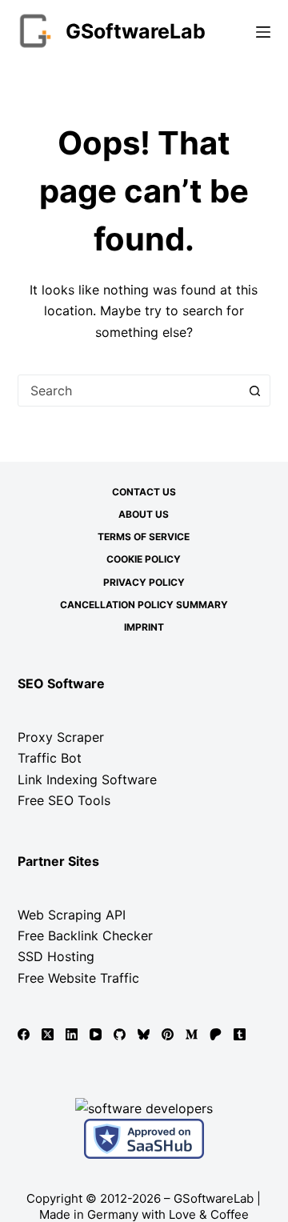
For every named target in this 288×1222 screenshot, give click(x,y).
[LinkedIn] (72, 1034)
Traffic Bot (50, 758)
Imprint (144, 627)
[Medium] (192, 1034)
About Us (143, 514)
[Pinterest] (168, 1034)
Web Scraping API (72, 915)
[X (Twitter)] (48, 1034)
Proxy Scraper (61, 737)
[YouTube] (96, 1034)
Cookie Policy (143, 559)
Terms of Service (144, 537)
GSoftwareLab (136, 31)
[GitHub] (120, 1034)
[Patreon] (216, 1034)
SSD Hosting (56, 956)
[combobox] (129, 391)
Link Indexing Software (87, 779)
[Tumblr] (240, 1034)
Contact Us (144, 492)
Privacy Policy (144, 582)
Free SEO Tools (64, 800)
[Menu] (263, 32)
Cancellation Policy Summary (144, 605)
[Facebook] (24, 1034)
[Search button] (254, 390)
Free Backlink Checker (85, 936)
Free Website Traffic (78, 978)
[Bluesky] (144, 1034)
